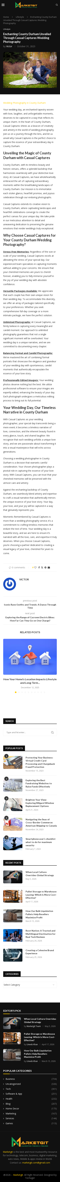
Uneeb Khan (32, 1044)
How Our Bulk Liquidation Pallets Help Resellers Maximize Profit (39, 914)
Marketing (31, 1113)
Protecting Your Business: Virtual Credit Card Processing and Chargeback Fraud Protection (40, 762)
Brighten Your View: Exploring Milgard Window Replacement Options (40, 802)
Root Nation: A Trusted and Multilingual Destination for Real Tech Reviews (41, 933)
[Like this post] (35, 567)
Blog (31, 1103)
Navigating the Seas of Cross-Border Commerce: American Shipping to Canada (41, 822)
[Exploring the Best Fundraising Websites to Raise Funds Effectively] (12, 785)
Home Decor (31, 1108)
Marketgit (8, 1151)
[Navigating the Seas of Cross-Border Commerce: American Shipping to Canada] (12, 824)
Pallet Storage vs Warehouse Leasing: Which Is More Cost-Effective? (41, 894)
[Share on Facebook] (39, 567)
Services (31, 1118)
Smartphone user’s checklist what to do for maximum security (41, 841)
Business (31, 1078)
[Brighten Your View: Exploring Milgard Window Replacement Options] (12, 804)
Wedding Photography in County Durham (24, 102)
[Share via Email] (49, 567)
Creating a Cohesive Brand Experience (40, 952)
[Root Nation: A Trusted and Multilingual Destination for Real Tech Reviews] (12, 935)
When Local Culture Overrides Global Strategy (40, 874)
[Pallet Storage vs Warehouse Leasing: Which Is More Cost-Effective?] (12, 896)
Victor (9, 46)
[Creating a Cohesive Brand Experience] (12, 955)
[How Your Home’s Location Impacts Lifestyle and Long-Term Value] (30, 657)
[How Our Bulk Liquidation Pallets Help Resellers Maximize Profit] (12, 915)
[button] (6, 665)
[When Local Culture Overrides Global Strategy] (12, 876)
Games (31, 1123)
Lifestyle (20, 16)
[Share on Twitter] (42, 567)
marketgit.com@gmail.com (36, 1162)
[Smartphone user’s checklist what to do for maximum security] (12, 843)
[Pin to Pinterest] (45, 567)
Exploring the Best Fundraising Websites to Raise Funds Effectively (39, 783)
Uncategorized (31, 1083)
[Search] (56, 4)
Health (31, 1098)
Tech (31, 1088)
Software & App (31, 1093)
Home (6, 16)
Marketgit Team (34, 1026)
